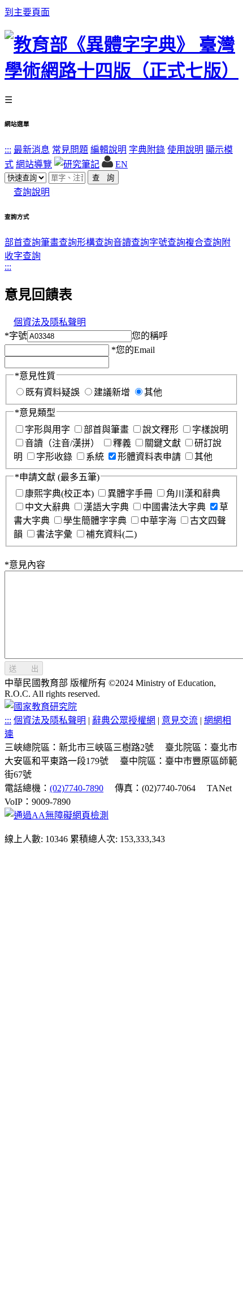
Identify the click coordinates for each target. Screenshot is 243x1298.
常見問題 (70, 149)
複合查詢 (203, 242)
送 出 (23, 669)
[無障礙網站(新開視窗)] (57, 815)
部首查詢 (23, 242)
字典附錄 (147, 149)
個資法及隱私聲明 (50, 322)
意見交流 (180, 720)
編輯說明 (108, 149)
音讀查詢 (131, 242)
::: (8, 149)
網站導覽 (34, 164)
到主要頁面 (27, 12)
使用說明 (185, 149)
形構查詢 (95, 242)
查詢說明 (32, 192)
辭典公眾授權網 (123, 720)
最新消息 (32, 149)
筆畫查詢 (59, 242)
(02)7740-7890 (76, 788)
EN (121, 164)
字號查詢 (167, 242)
